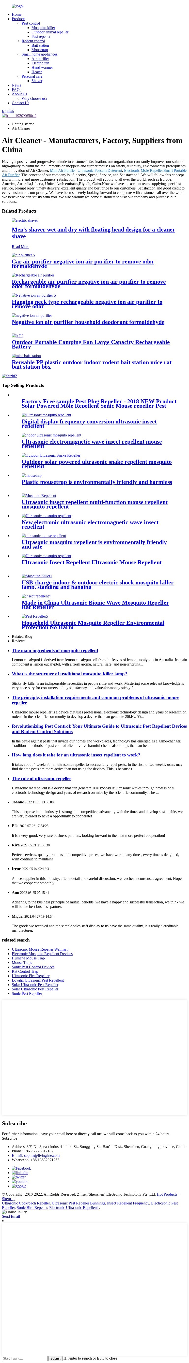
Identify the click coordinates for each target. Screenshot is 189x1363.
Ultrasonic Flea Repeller (30, 976)
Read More (20, 247)
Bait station (40, 45)
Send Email (11, 1216)
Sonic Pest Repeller (27, 993)
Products (18, 19)
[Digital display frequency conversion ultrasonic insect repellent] (46, 415)
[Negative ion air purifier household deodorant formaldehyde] (32, 315)
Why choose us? (34, 98)
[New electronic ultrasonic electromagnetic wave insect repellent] (46, 516)
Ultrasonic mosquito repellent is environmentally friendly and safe (94, 544)
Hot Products (167, 1194)
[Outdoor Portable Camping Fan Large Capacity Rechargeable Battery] (17, 336)
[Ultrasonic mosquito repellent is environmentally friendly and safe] (44, 536)
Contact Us (20, 103)
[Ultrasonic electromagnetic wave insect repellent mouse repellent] (51, 435)
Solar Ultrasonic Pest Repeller (35, 985)
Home (16, 14)
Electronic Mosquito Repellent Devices (42, 954)
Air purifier (40, 59)
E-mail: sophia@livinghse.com (36, 1155)
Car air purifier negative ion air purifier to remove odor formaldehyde (83, 263)
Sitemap (8, 1199)
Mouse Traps (22, 962)
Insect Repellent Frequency (128, 1203)
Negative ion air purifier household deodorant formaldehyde (88, 322)
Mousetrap (40, 50)
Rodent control (33, 41)
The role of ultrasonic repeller (41, 778)
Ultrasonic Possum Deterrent (100, 170)
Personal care (32, 76)
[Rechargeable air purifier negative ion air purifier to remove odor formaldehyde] (33, 275)
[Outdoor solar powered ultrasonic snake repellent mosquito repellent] (51, 455)
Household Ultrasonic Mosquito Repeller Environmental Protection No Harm (93, 625)
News (16, 85)
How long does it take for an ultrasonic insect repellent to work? (76, 754)
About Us (19, 94)
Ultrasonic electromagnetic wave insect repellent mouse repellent (92, 443)
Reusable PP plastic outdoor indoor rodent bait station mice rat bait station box (92, 364)
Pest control (31, 23)
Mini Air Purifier (63, 170)
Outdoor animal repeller (50, 32)
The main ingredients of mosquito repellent (55, 650)
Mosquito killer (43, 28)
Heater (37, 72)
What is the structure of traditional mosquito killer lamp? (69, 673)
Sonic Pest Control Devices (33, 967)
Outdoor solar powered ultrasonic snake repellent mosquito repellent (97, 464)
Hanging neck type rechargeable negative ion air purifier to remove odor (87, 304)
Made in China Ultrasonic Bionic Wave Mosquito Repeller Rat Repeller (95, 604)
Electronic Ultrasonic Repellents (74, 1207)
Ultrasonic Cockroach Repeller (26, 1203)
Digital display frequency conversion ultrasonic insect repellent (89, 423)
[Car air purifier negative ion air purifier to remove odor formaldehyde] (23, 255)
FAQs (16, 89)
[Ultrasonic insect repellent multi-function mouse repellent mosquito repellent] (39, 495)
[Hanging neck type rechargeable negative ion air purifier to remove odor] (34, 295)
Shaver (37, 81)
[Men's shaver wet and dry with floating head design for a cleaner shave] (25, 220)
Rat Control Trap (25, 971)
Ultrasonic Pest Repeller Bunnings (78, 1203)
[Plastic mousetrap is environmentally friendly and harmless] (32, 475)
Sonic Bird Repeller (32, 1207)
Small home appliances (39, 54)
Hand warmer (42, 67)
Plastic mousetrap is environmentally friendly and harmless (97, 482)
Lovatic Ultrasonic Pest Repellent (38, 980)
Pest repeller (41, 36)
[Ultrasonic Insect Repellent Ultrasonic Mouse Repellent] (46, 556)
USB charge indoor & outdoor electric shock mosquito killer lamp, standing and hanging (98, 584)
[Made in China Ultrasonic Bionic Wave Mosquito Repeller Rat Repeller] (36, 596)
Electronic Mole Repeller (143, 170)
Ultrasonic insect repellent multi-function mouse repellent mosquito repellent (95, 504)
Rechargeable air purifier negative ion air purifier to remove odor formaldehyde (89, 283)
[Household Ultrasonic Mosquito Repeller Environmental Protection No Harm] (35, 616)
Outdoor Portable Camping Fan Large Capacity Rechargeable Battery (91, 344)
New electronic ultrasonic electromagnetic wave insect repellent (90, 524)
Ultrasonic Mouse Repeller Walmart (39, 949)
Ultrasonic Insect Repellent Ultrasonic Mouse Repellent (92, 562)
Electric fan (40, 63)
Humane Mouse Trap (28, 958)
